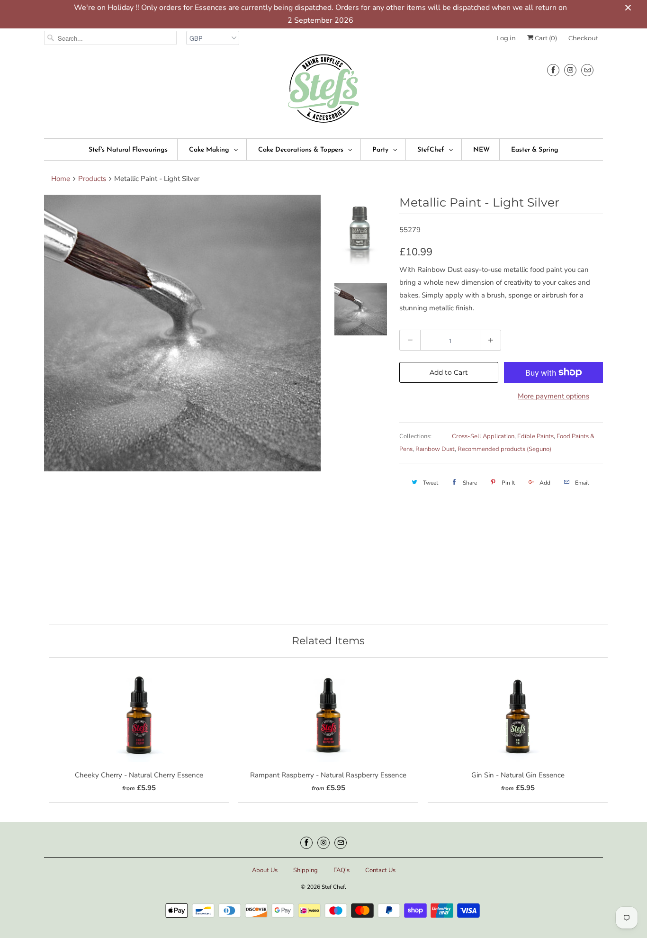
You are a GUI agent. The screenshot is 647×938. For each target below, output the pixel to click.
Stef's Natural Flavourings (128, 149)
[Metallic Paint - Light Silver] (182, 333)
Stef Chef (333, 887)
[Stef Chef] (323, 91)
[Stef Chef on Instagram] (570, 70)
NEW (481, 149)
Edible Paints (535, 436)
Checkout (583, 38)
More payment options (553, 396)
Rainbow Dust (435, 449)
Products (92, 178)
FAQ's (341, 870)
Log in (506, 38)
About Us (265, 870)
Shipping (305, 870)
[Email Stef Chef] (587, 70)
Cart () (545, 38)
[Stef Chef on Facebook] (553, 70)
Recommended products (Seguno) (504, 449)
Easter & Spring (534, 149)
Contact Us (380, 870)
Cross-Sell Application (483, 436)
